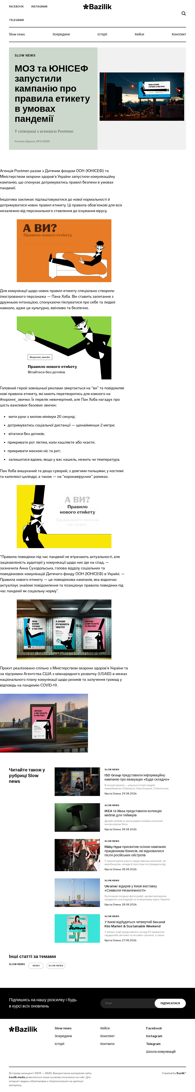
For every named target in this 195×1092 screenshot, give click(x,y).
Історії (102, 34)
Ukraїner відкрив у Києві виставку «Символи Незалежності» (131, 888)
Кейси (139, 34)
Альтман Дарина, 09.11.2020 (32, 141)
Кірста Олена (113, 793)
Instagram (39, 6)
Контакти (107, 1044)
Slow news (17, 34)
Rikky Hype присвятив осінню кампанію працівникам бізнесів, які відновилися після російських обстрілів (135, 851)
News (36, 966)
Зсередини (61, 34)
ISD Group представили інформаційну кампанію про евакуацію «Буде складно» (137, 777)
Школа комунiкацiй (161, 1052)
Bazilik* (181, 1073)
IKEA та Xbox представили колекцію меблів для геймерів (133, 813)
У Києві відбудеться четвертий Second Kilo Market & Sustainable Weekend (135, 924)
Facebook (16, 6)
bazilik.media (17, 1077)
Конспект (179, 34)
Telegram (16, 20)
